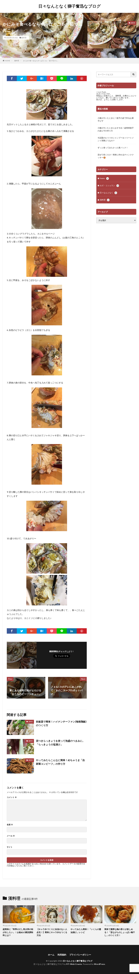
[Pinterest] (82, 78)
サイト (9, 847)
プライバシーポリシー (80, 954)
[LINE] (62, 78)
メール (11, 836)
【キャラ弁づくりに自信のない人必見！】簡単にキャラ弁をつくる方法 (52, 932)
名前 (10, 825)
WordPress (99, 964)
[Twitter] (22, 78)
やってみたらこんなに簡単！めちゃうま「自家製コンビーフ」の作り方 (60, 762)
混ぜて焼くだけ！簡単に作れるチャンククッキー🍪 (116, 156)
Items (104, 178)
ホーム (51, 954)
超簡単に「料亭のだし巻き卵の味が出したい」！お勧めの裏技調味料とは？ (18, 932)
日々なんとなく (108, 192)
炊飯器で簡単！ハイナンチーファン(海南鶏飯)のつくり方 (61, 723)
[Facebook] (12, 78)
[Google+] (32, 78)
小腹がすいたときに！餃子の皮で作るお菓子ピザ (116, 119)
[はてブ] (42, 78)
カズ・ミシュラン (109, 185)
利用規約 (62, 954)
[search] (133, 74)
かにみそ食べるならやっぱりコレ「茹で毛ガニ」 (41, 61)
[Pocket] (52, 78)
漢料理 (23, 38)
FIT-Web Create (74, 964)
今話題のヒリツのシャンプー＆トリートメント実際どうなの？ (116, 139)
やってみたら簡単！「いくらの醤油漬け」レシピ (86, 930)
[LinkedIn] (72, 78)
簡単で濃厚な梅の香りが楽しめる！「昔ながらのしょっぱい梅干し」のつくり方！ (119, 932)
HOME (7, 61)
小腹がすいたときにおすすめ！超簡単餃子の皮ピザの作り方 (116, 129)
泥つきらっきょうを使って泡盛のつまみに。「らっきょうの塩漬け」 (60, 742)
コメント (12, 797)
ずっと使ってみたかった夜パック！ (113, 147)
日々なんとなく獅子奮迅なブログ (69, 6)
